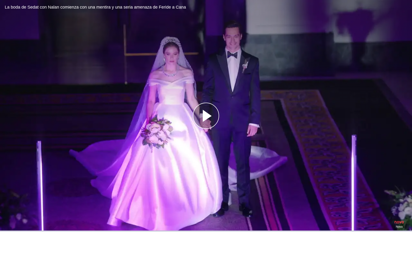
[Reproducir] (206, 116)
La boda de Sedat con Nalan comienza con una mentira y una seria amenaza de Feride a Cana (95, 7)
